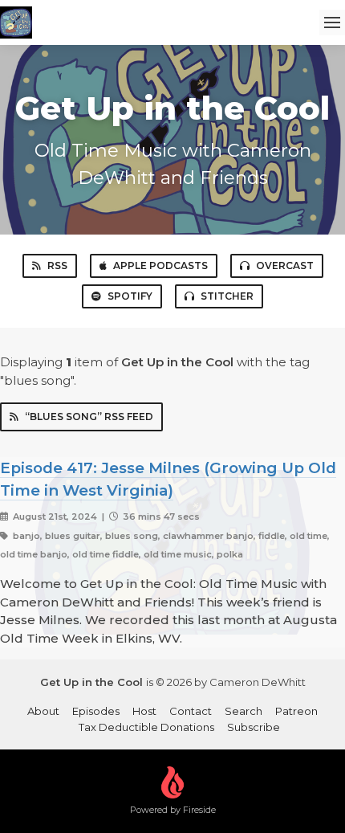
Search (243, 710)
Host (144, 710)
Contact (190, 710)
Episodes (96, 710)
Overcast (285, 265)
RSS (57, 265)
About (43, 710)
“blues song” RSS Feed (89, 416)
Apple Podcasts (160, 265)
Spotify (130, 296)
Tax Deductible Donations (146, 727)
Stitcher (227, 296)
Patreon (296, 710)
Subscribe (253, 727)
